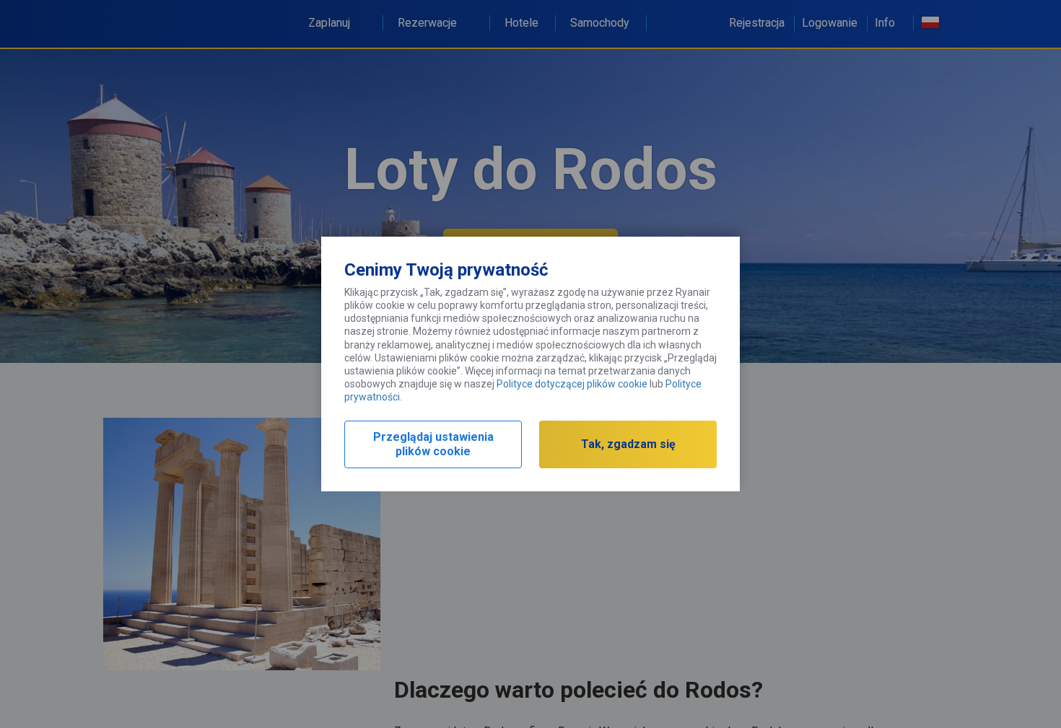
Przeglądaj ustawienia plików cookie (433, 444)
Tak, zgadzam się (628, 444)
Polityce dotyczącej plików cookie (572, 384)
